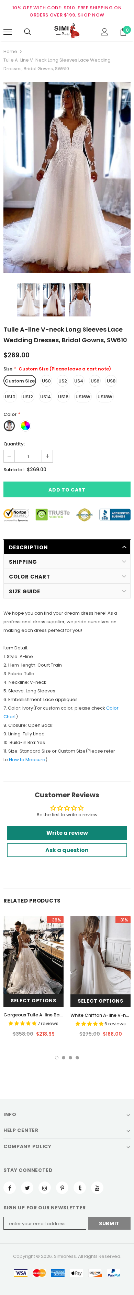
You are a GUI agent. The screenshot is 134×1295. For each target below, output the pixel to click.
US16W (83, 396)
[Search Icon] (27, 32)
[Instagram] (44, 1187)
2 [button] (63, 1057)
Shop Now (91, 15)
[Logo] (67, 31)
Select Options (33, 1000)
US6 (95, 381)
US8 (111, 381)
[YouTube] (97, 1187)
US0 (46, 381)
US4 (78, 381)
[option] (67, 177)
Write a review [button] (67, 833)
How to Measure (27, 759)
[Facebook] (9, 1187)
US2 (62, 381)
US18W (105, 396)
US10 (10, 396)
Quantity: (14, 444)
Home (10, 51)
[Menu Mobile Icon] (7, 32)
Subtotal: (14, 469)
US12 (28, 396)
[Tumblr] (80, 1187)
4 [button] (77, 1057)
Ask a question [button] (67, 850)
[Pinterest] (62, 1187)
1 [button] (56, 1057)
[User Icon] (104, 31)
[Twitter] (27, 1187)
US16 (63, 396)
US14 (45, 396)
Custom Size (20, 381)
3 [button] (70, 1057)
